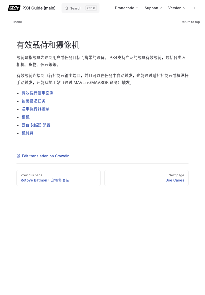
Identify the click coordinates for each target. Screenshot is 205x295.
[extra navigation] (194, 8)
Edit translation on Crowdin (46, 156)
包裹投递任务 (34, 101)
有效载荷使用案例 (38, 93)
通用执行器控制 (36, 109)
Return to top (190, 22)
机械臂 (28, 133)
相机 (26, 117)
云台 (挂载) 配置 (36, 125)
